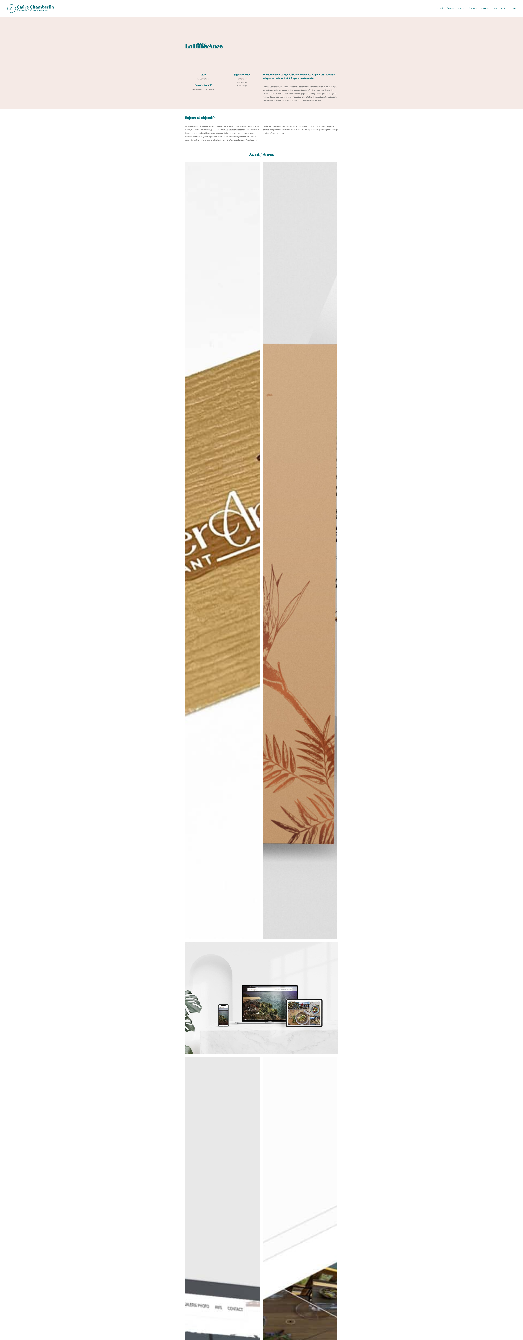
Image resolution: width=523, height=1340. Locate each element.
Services (450, 8)
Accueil (440, 8)
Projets (461, 8)
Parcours (485, 8)
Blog (503, 8)
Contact (513, 8)
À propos (473, 8)
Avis (495, 8)
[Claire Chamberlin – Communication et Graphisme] (30, 8)
